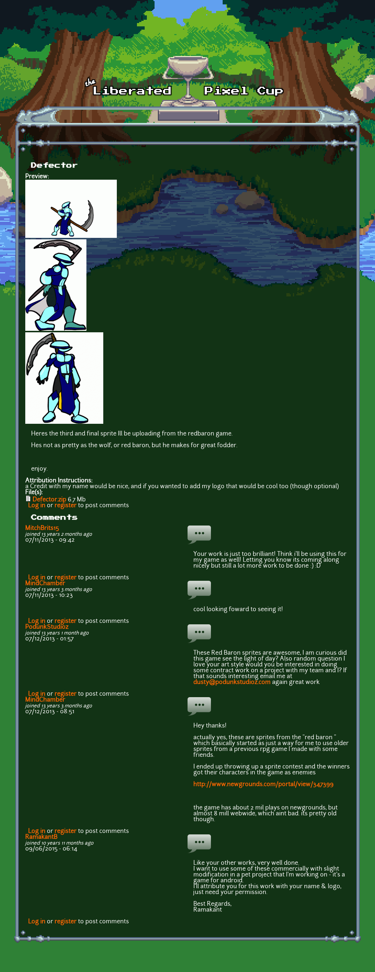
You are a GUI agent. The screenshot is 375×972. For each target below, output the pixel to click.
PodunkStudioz (46, 627)
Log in (36, 506)
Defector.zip (49, 500)
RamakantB (41, 837)
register (66, 506)
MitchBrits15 (42, 528)
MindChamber (45, 584)
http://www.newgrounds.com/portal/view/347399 (263, 785)
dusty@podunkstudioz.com (232, 682)
